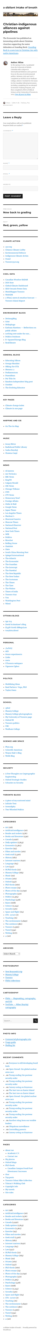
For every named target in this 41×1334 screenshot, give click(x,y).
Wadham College (12, 729)
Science (8, 906)
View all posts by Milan (23, 94)
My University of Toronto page (18, 717)
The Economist (11, 561)
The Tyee (9, 585)
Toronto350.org (12, 262)
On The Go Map (12, 426)
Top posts (9, 1177)
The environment (13, 921)
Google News (11, 507)
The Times (10, 582)
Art (6, 827)
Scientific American (13, 750)
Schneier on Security (14, 783)
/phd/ (7, 708)
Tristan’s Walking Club (15, 1183)
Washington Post (12, 601)
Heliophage (10, 325)
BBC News (9, 477)
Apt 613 (8, 621)
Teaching (9, 918)
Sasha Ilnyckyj (11, 450)
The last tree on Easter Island (21, 1090)
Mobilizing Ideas (12, 684)
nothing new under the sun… (18, 334)
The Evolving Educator (15, 388)
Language (9, 863)
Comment (8, 131)
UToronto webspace (14, 663)
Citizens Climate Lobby (15, 250)
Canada (8, 839)
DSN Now (9, 283)
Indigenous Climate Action (16, 256)
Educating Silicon (12, 360)
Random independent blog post (19, 382)
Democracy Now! (12, 498)
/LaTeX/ (8, 648)
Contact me (12, 1156)
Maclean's (9, 516)
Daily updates (11, 842)
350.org (8, 247)
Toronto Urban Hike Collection (18, 1180)
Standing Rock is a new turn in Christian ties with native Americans (20, 50)
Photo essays (11, 888)
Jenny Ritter (10, 444)
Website (7, 184)
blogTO (8, 480)
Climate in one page (14, 408)
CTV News (9, 495)
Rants (7, 903)
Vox (7, 598)
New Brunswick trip (13, 971)
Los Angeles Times (13, 513)
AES (7, 651)
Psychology (10, 900)
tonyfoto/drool (11, 630)
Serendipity (10, 806)
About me (9, 1150)
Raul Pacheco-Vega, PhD (16, 687)
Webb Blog (10, 756)
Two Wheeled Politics (14, 810)
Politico (8, 537)
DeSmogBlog (11, 318)
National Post (11, 528)
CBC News (9, 486)
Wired (7, 604)
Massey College (12, 711)
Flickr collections (12, 981)
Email (6, 174)
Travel (8, 930)
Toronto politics (12, 723)
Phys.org (9, 747)
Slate (7, 549)
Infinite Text (11, 803)
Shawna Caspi (11, 453)
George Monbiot (12, 363)
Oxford (8, 882)
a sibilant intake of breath (20, 7)
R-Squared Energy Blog (15, 340)
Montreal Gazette (13, 519)
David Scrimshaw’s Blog (15, 624)
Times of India (11, 591)
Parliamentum (11, 372)
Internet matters (12, 860)
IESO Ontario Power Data (16, 289)
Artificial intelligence (14, 830)
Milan (8, 103)
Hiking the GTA (12, 366)
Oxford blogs (11, 1162)
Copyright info (11, 1186)
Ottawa (8, 879)
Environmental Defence (15, 253)
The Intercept (11, 567)
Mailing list (10, 1045)
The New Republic (13, 573)
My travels (9, 1189)
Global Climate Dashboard (16, 286)
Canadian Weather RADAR (16, 280)
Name (6, 163)
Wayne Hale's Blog (13, 753)
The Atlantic (10, 558)
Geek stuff (9, 854)
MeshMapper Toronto (14, 292)
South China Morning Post (16, 552)
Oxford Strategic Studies (16, 780)
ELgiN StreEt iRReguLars (16, 627)
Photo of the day (12, 891)
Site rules (9, 1192)
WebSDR (9, 295)
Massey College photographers (18, 714)
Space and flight (12, 912)
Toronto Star (11, 594)
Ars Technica (11, 474)
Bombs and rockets (13, 833)
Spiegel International (14, 555)
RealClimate (10, 343)
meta (7, 660)
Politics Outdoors (12, 337)
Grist (7, 322)
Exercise (9, 848)
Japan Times (10, 510)
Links (7, 657)
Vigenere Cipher (12, 666)
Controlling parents (17, 1129)
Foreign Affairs (11, 501)
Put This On (10, 379)
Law (7, 867)
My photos (10, 1159)
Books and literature (14, 836)
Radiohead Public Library (16, 447)
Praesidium (10, 376)
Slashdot (9, 546)
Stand (7, 259)
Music (7, 876)
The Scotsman (11, 579)
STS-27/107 (10, 915)
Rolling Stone (11, 543)
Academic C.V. (13, 1153)
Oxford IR (9, 720)
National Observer (13, 525)
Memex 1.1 (9, 369)
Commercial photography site (18, 1039)
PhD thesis (10, 885)
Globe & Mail (10, 504)
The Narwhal (11, 570)
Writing (8, 933)
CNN (7, 492)
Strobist (8, 385)
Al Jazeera (9, 471)
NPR (7, 534)
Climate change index (14, 405)
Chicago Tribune (12, 489)
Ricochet (9, 540)
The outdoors (11, 924)
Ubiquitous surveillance (19, 1126)
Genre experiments (13, 654)
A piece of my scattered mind (17, 800)
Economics (10, 845)
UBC (7, 726)
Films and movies (13, 851)
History (8, 857)
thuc (7, 1174)
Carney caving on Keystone (20, 1087)
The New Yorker (12, 576)
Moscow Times (11, 522)
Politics (23, 103)
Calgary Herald (11, 483)
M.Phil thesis (11, 870)
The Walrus (10, 588)
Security (8, 909)
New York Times (12, 531)
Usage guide (10, 1042)
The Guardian (11, 564)
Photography (11, 894)
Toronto (9, 927)
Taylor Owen (10, 690)
